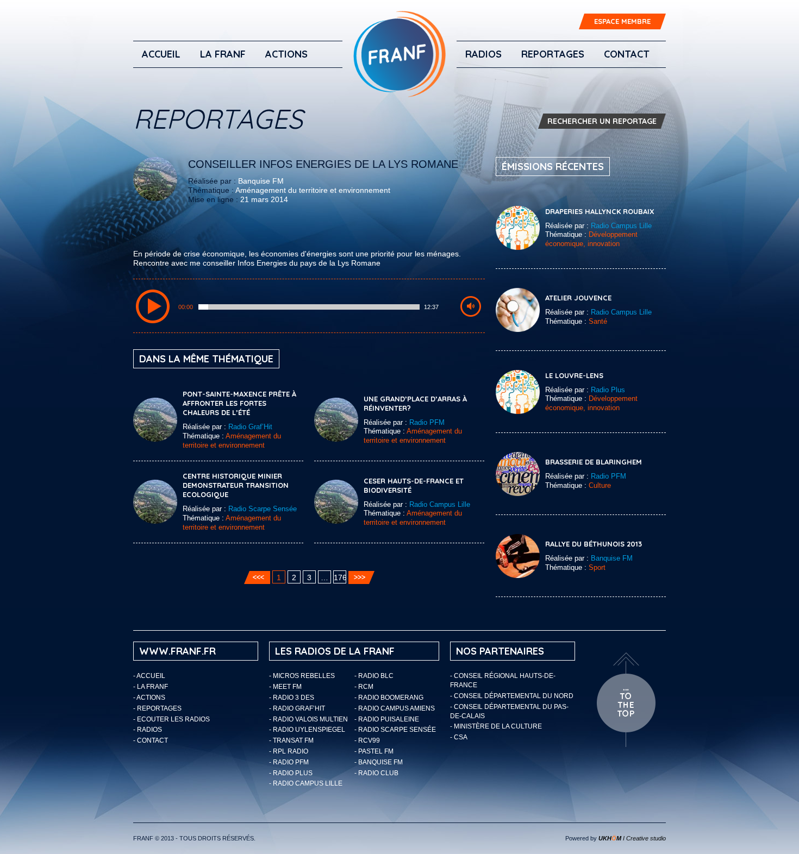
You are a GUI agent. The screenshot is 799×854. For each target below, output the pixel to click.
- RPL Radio (288, 751)
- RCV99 (367, 740)
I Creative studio (632, 838)
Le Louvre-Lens (574, 375)
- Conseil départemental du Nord (511, 696)
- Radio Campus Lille (305, 783)
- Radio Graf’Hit (297, 708)
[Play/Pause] (153, 306)
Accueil (161, 54)
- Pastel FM (374, 751)
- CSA (458, 737)
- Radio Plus (291, 773)
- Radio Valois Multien (308, 719)
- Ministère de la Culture (496, 726)
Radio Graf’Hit (250, 427)
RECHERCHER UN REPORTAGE (602, 121)
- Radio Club (376, 773)
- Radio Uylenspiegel (307, 729)
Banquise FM (261, 181)
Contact (627, 54)
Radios (483, 54)
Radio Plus (608, 390)
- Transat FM (291, 740)
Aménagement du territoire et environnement (312, 190)
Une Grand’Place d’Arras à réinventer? (415, 403)
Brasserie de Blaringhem (593, 461)
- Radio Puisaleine (386, 719)
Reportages (552, 54)
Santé (598, 321)
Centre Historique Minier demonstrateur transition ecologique (236, 485)
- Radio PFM (289, 762)
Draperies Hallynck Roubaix (599, 211)
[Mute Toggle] (470, 306)
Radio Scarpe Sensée (262, 509)
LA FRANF (223, 54)
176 (340, 577)
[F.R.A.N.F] (399, 54)
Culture (600, 485)
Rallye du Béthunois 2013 (593, 543)
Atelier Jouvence (578, 297)
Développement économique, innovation (591, 239)
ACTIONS (286, 54)
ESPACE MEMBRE (622, 21)
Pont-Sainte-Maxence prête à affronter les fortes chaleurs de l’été (239, 403)
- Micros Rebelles (302, 676)
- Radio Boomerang (388, 697)
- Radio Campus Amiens (394, 708)
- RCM (363, 686)
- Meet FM (285, 686)
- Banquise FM (378, 762)
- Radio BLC (374, 676)
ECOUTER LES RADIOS (173, 719)
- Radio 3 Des (291, 697)
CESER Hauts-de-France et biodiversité (414, 485)
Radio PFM (427, 422)
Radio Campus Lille (439, 504)
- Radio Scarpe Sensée (395, 729)
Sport (597, 567)
